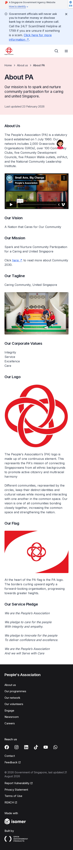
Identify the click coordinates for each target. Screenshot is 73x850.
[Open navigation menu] (66, 51)
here (15, 260)
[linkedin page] (26, 747)
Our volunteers (13, 704)
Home (8, 65)
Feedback (10, 762)
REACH (9, 802)
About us (22, 65)
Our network (12, 697)
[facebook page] (6, 747)
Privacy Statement (16, 789)
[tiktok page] (36, 747)
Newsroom (11, 717)
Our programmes (15, 691)
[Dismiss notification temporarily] (66, 14)
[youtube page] (45, 747)
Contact (9, 756)
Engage (9, 710)
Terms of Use (13, 796)
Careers (9, 723)
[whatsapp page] (55, 747)
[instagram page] (16, 747)
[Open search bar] (56, 51)
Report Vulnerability (16, 783)
